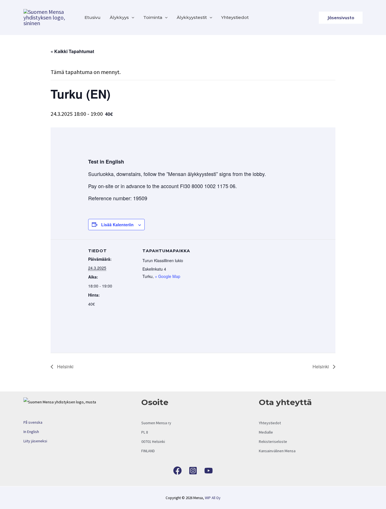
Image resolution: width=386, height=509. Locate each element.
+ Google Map (167, 276)
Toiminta (152, 17)
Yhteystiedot (235, 17)
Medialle (266, 432)
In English (31, 431)
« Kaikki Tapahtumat (72, 51)
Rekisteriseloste (273, 441)
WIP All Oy (212, 497)
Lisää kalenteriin (117, 224)
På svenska (32, 422)
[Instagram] (193, 470)
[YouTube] (208, 470)
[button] (131, 17)
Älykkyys (119, 17)
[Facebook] (177, 470)
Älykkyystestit (192, 17)
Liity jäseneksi (35, 440)
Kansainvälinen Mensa (277, 450)
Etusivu (92, 17)
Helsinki (64, 366)
